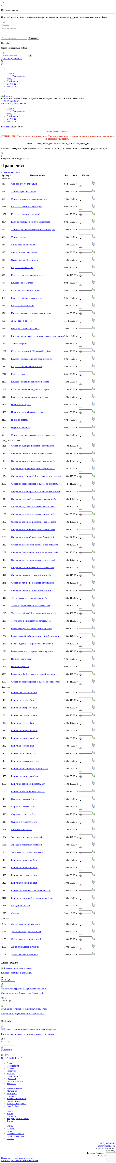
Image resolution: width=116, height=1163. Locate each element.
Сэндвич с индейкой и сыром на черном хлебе (33, 499)
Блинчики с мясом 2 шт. (22, 700)
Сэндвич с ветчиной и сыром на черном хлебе (33, 522)
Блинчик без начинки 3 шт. (24, 715)
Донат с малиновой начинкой (25, 924)
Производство (19, 76)
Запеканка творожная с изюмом (26, 845)
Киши (10, 1131)
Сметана (15, 913)
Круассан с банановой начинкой (26, 366)
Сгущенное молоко (20, 905)
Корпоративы (13, 1101)
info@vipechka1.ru (106, 1146)
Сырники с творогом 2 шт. (24, 814)
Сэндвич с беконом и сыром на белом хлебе (32, 567)
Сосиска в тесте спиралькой (24, 184)
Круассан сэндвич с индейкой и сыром (30, 389)
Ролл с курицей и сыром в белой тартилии (31, 628)
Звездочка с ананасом (21, 321)
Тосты (10, 1113)
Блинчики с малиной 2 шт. (24, 753)
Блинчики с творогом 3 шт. (24, 730)
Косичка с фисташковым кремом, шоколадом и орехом (37, 336)
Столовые (11, 1096)
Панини (11, 1128)
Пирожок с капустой (21, 404)
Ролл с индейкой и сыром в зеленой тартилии (33, 674)
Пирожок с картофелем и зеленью (27, 412)
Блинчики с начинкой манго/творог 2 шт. (31, 890)
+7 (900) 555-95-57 (12, 58)
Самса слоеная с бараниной (24, 260)
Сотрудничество (15, 1081)
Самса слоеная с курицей (23, 244)
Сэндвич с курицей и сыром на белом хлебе (32, 446)
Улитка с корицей (19, 343)
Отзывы (11, 1068)
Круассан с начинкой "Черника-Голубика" (31, 351)
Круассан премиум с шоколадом (26, 206)
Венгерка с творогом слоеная (25, 328)
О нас (9, 73)
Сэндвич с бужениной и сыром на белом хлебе (33, 560)
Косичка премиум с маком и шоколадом (30, 222)
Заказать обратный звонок (13, 103)
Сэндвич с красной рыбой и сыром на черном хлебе (36, 476)
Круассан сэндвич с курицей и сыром (29, 397)
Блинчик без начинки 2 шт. (24, 692)
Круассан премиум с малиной (25, 214)
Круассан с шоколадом (22, 267)
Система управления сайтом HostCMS (19, 1160)
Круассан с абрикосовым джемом (27, 298)
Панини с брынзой (20, 666)
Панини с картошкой (21, 659)
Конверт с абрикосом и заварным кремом (31, 313)
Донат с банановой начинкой (25, 947)
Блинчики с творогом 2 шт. (24, 707)
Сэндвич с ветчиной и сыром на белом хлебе (33, 529)
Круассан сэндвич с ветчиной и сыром (30, 382)
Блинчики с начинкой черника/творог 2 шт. (32, 898)
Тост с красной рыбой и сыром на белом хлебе (33, 613)
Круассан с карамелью (22, 283)
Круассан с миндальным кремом (27, 275)
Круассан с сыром (20, 374)
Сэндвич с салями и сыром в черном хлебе (31, 453)
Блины (10, 1126)
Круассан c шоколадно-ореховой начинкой (31, 359)
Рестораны (12, 1093)
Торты (10, 1121)
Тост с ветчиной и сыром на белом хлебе (31, 621)
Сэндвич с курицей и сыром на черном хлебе (33, 461)
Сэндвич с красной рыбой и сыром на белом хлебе (35, 491)
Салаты (10, 1138)
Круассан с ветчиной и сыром (25, 290)
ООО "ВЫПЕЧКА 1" (11, 1058)
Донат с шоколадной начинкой (26, 931)
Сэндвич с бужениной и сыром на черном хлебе (34, 545)
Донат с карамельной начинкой (26, 939)
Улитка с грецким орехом (23, 191)
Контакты (11, 86)
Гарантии (11, 1071)
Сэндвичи (12, 1116)
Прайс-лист (12, 81)
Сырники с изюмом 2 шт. (23, 806)
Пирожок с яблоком (20, 427)
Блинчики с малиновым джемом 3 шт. (29, 768)
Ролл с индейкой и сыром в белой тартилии (32, 643)
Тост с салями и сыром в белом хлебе (29, 598)
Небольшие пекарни (16, 1098)
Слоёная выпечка (15, 1133)
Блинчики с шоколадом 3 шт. (25, 776)
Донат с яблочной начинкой (24, 954)
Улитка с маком (18, 237)
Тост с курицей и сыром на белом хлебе (30, 605)
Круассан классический (22, 305)
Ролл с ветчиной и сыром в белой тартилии (32, 651)
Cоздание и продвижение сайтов (17, 1158)
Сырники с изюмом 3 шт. (23, 799)
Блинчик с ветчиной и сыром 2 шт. (28, 784)
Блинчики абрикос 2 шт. (23, 746)
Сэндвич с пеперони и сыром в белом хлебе (32, 583)
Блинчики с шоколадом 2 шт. (25, 738)
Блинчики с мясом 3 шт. (22, 723)
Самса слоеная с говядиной (24, 252)
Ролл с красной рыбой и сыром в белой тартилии (35, 636)
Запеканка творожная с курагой (26, 837)
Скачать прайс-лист (10, 172)
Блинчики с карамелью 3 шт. (25, 761)
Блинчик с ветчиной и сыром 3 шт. (28, 791)
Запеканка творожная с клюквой (27, 852)
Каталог (11, 79)
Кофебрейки (13, 1106)
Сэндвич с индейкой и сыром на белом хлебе (33, 506)
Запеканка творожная (21, 829)
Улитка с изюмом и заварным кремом (29, 199)
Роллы (10, 1111)
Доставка (11, 84)
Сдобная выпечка (15, 1136)
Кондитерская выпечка (18, 1118)
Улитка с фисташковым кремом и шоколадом (33, 229)
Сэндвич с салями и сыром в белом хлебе (31, 575)
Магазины (12, 1091)
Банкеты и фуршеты (16, 1103)
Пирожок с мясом (19, 420)
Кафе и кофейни (14, 1088)
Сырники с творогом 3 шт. (24, 822)
